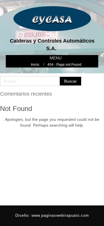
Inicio (35, 65)
